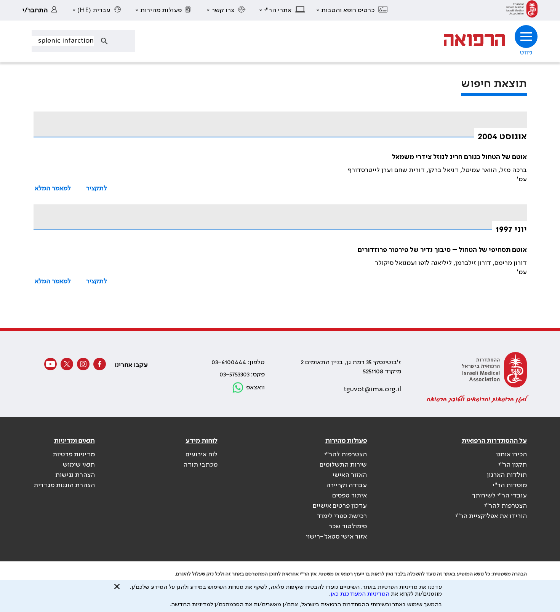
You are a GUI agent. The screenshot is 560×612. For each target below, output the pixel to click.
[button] (352, 10)
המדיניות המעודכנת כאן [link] (360, 594)
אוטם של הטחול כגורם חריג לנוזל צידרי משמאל (459, 157)
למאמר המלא (53, 188)
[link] (522, 10)
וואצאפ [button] (255, 387)
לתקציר (96, 188)
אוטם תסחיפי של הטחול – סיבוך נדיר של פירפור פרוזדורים (442, 250)
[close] (117, 589)
